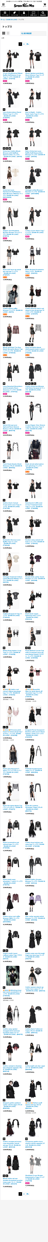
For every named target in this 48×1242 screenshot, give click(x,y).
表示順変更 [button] (28, 33)
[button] (3, 5)
